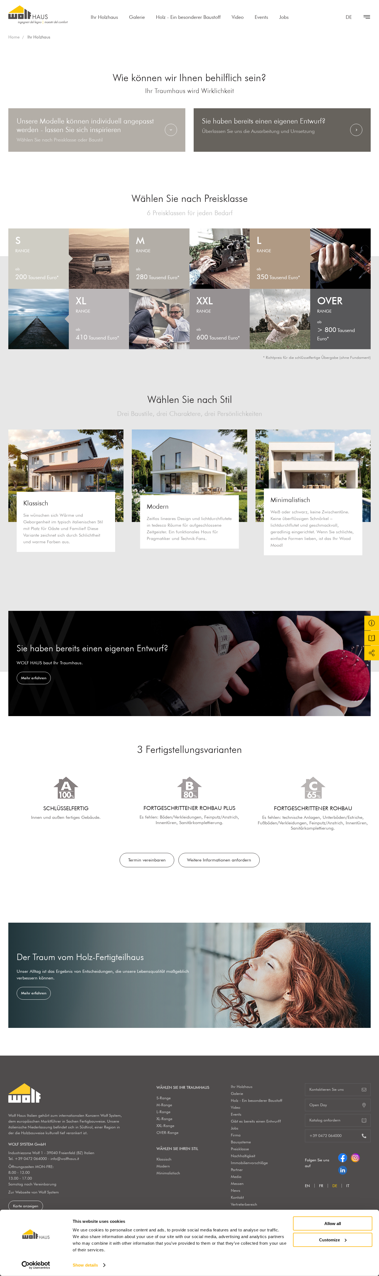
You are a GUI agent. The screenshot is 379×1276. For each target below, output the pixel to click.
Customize (329, 1239)
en (307, 1186)
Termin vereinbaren (147, 860)
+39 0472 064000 (31, 1158)
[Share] (371, 653)
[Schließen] (364, 17)
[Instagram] (355, 1157)
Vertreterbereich (244, 1204)
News (235, 1190)
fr (321, 1186)
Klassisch (163, 1159)
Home (14, 37)
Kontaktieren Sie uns (326, 1089)
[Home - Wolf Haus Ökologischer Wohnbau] (38, 14)
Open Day (318, 1105)
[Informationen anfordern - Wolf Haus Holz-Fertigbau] (371, 623)
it (347, 1186)
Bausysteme (241, 1142)
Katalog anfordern (324, 1120)
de (349, 17)
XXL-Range (165, 1125)
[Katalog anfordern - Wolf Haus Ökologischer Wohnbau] (371, 638)
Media (236, 1176)
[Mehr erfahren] (189, 663)
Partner (237, 1169)
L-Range (163, 1112)
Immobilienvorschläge (249, 1163)
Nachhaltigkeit (243, 1156)
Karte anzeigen (25, 1206)
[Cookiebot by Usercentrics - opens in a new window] (36, 1265)
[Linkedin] (342, 1169)
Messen (237, 1183)
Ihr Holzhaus (104, 17)
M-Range (164, 1105)
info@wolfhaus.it (64, 1158)
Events (261, 17)
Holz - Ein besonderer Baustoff (188, 17)
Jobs (284, 17)
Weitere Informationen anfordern (219, 860)
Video (238, 17)
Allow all (332, 1223)
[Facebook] (342, 1157)
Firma (236, 1135)
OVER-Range (167, 1132)
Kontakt (237, 1197)
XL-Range (164, 1118)
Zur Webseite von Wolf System (33, 1192)
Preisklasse (240, 1149)
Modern (163, 1166)
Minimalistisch (168, 1173)
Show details (85, 1265)
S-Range (163, 1098)
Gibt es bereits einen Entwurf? (256, 1121)
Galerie (137, 17)
